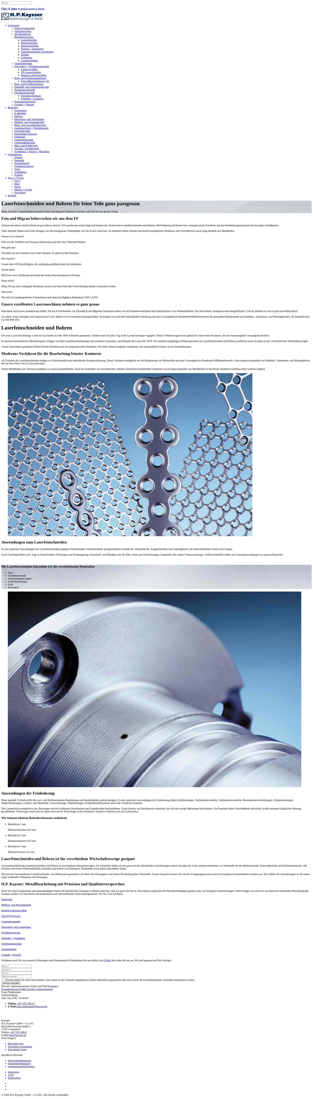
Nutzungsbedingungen (19, 1060)
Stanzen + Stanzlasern (32, 48)
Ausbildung (20, 172)
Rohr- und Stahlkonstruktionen (30, 78)
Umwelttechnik (22, 131)
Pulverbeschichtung (31, 95)
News (17, 180)
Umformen (26, 57)
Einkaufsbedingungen (19, 1063)
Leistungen (13, 25)
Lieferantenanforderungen (21, 1066)
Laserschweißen (29, 69)
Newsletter (19, 192)
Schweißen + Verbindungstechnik (31, 66)
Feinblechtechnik (23, 63)
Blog (16, 183)
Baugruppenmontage (25, 101)
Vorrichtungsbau (22, 31)
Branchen (13, 107)
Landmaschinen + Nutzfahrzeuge (31, 128)
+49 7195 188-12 (26, 1003)
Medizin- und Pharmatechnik (29, 122)
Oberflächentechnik (24, 92)
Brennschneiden (29, 43)
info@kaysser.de (17, 1035)
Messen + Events (23, 189)
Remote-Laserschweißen (33, 75)
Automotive (20, 110)
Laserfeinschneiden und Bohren (37, 51)
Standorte (19, 160)
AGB (11, 1075)
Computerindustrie (23, 139)
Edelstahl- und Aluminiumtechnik (31, 87)
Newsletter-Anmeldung (20, 1046)
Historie (18, 157)
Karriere (18, 175)
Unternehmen (15, 154)
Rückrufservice (15, 1043)
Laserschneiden (29, 40)
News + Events (16, 178)
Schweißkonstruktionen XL (35, 81)
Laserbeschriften (29, 60)
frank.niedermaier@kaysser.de (31, 1006)
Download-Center (17, 1049)
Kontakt (12, 195)
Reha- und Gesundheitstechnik (30, 125)
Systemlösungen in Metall (23, 8)
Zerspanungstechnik (24, 90)
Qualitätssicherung (23, 166)
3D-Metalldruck (22, 34)
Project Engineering (24, 28)
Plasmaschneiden (29, 46)
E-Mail (107, 960)
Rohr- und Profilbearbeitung (28, 84)
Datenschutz (14, 1078)
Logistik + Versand (24, 104)
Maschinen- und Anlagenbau (29, 119)
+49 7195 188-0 (18, 1032)
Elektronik (19, 136)
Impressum (13, 1072)
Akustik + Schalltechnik (26, 148)
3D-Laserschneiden (31, 72)
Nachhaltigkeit (21, 163)
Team (17, 169)
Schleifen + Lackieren (32, 98)
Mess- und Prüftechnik (26, 145)
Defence (18, 116)
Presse (17, 186)
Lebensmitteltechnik (24, 142)
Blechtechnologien (24, 37)
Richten (25, 54)
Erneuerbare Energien (25, 134)
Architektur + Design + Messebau (31, 151)
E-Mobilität (20, 113)
